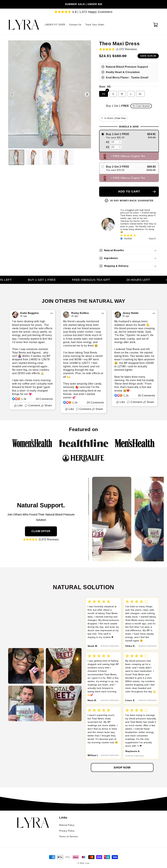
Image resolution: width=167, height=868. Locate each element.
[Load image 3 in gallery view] (49, 157)
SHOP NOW (122, 767)
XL (140, 94)
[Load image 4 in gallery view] (66, 157)
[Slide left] (12, 94)
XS (103, 94)
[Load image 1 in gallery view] (16, 157)
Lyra (87, 863)
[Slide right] (86, 94)
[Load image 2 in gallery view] (33, 157)
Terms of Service (68, 836)
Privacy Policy (67, 830)
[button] (156, 24)
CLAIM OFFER (40, 531)
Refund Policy (66, 825)
